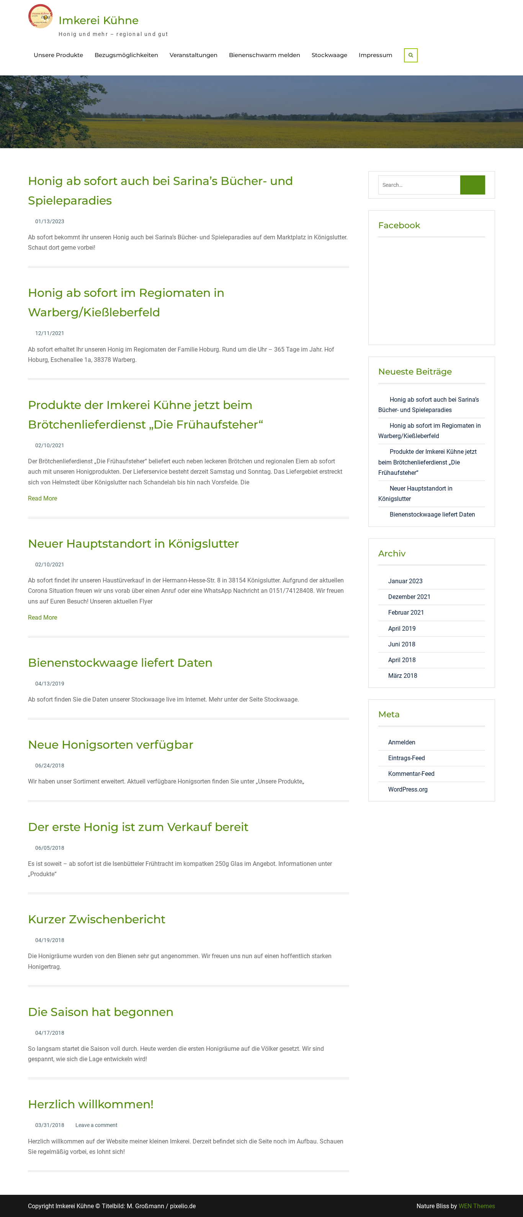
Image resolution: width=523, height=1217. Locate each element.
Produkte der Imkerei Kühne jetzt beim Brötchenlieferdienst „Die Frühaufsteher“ (427, 462)
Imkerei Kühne (99, 20)
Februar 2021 (406, 612)
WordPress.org (408, 789)
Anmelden (401, 742)
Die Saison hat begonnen (100, 1012)
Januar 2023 (405, 581)
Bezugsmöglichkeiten (126, 55)
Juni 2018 (401, 644)
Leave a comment (96, 1125)
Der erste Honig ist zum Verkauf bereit (138, 827)
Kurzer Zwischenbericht (96, 919)
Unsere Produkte (58, 55)
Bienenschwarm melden (264, 55)
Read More (42, 498)
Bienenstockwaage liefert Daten (120, 663)
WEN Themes (477, 1206)
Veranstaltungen (193, 55)
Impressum (375, 55)
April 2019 (402, 628)
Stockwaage (329, 55)
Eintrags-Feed (406, 758)
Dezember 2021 (409, 596)
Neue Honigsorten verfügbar (110, 745)
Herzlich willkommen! (91, 1104)
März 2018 (402, 675)
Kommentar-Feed (411, 773)
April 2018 (402, 660)
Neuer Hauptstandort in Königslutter (133, 544)
